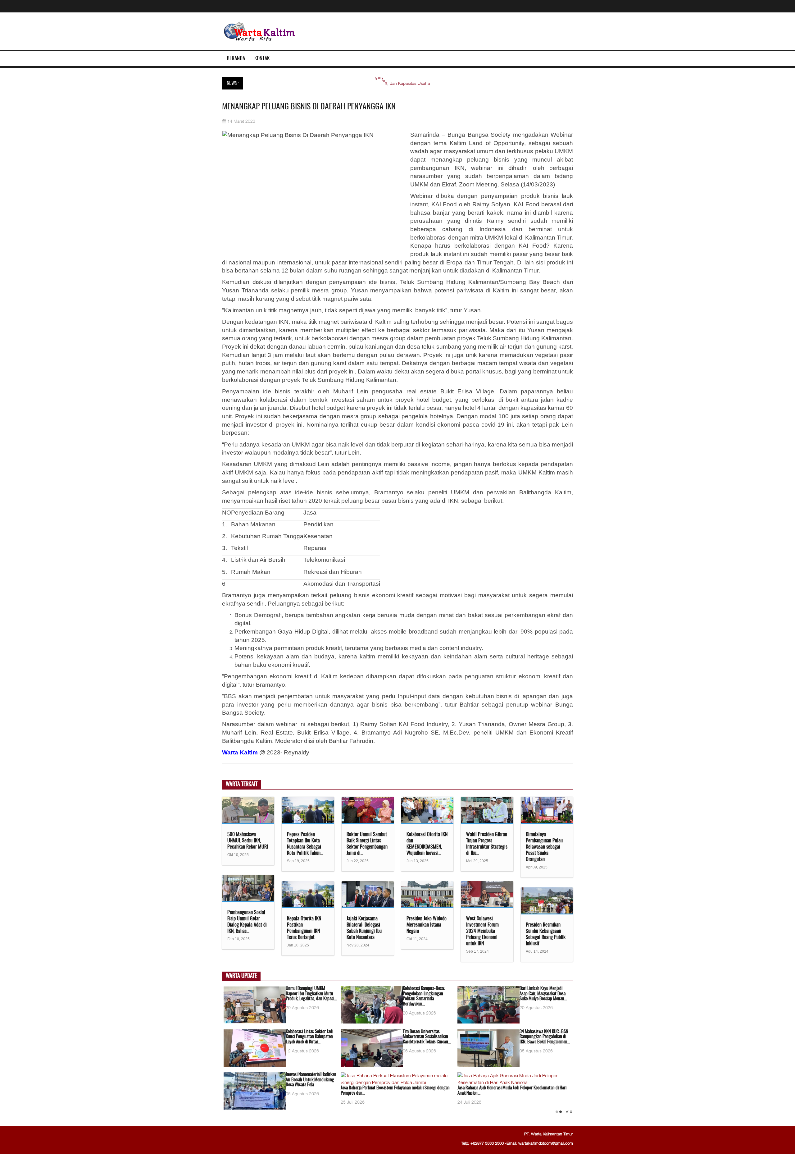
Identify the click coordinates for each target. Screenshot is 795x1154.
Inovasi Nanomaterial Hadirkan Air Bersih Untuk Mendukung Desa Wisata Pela (311, 1079)
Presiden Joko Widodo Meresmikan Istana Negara (427, 925)
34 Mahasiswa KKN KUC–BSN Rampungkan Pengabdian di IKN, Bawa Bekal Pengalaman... (545, 1036)
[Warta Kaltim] (259, 31)
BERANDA (236, 58)
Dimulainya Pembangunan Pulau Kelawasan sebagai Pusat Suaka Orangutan (544, 847)
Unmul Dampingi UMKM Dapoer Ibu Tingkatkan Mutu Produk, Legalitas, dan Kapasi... (311, 993)
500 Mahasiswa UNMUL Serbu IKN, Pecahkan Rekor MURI (247, 840)
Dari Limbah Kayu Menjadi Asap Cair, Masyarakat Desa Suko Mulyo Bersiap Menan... (543, 993)
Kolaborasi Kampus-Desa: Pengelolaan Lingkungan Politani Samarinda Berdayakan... (424, 996)
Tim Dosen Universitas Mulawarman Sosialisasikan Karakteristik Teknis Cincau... (427, 1036)
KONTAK (262, 58)
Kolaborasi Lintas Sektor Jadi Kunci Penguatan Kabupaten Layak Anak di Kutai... (309, 1036)
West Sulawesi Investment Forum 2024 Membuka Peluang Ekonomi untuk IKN (482, 931)
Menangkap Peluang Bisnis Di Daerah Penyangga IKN (309, 107)
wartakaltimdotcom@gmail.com (545, 1143)
